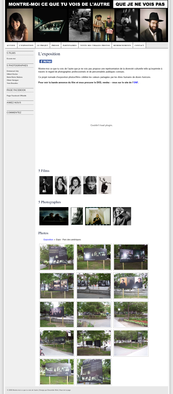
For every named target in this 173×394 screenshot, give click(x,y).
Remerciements (122, 45)
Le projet (42, 45)
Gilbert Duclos (12, 74)
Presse (55, 45)
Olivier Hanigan (13, 80)
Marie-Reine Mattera (14, 77)
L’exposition (26, 45)
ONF (135, 82)
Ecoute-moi (11, 58)
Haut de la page (65, 390)
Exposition (48, 239)
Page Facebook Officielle (16, 96)
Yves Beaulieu (12, 83)
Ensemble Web (52, 390)
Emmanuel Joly (13, 71)
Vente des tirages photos (95, 45)
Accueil (11, 45)
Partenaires (70, 45)
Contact (139, 45)
